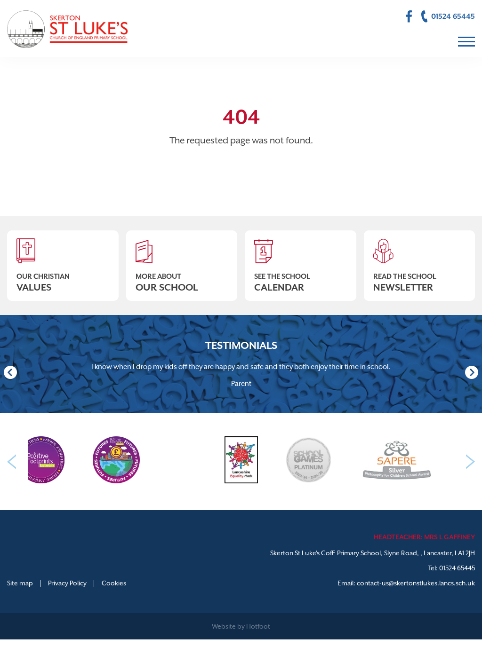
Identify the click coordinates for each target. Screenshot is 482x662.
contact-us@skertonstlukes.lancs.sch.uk (416, 583)
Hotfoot (258, 626)
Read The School (404, 282)
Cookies (114, 583)
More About (167, 282)
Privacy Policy (67, 583)
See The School (282, 282)
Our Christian (43, 282)
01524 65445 (457, 568)
